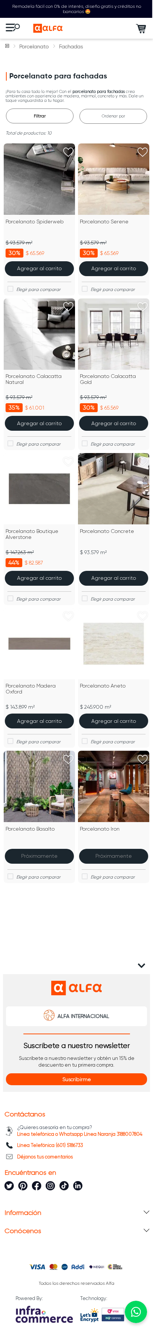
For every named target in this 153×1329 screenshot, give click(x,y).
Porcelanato (34, 46)
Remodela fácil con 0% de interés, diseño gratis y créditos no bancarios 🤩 (76, 9)
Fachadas (71, 46)
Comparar (43, 289)
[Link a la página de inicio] (8, 46)
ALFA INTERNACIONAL (83, 1016)
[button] (76, 1079)
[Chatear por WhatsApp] (136, 1312)
